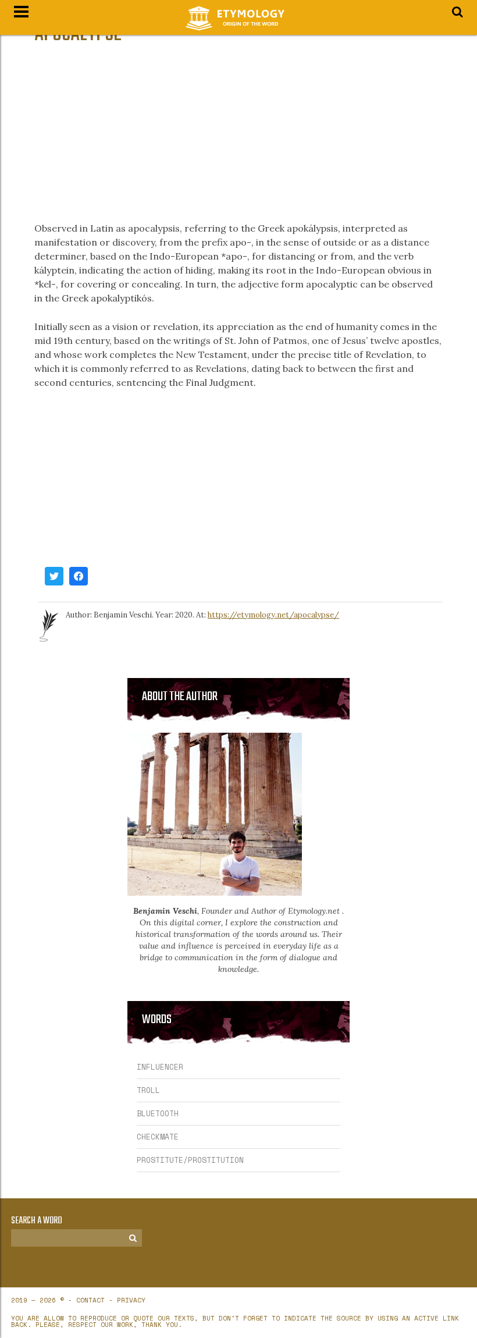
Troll (148, 1090)
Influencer (160, 1067)
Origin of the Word (238, 18)
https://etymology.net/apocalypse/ (273, 615)
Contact (90, 1300)
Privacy (131, 1300)
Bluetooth (158, 1113)
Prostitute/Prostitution (190, 1160)
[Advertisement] (238, 134)
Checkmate (158, 1136)
